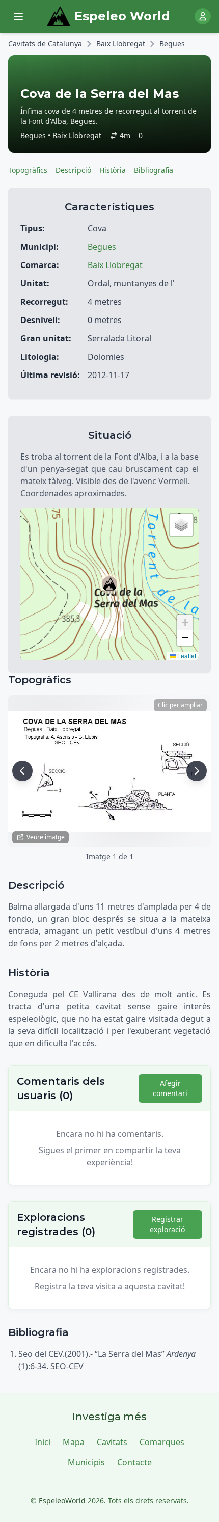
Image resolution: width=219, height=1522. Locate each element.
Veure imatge (45, 837)
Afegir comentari (170, 1088)
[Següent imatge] (196, 771)
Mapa (74, 1442)
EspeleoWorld (62, 1500)
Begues (172, 43)
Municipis (86, 1462)
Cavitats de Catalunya (45, 43)
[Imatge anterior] (22, 771)
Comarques (162, 1442)
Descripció (73, 170)
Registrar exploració (167, 1224)
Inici (42, 1442)
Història (112, 170)
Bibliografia (153, 170)
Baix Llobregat (120, 43)
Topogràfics (27, 170)
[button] (109, 584)
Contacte (134, 1462)
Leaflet (186, 655)
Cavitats (112, 1442)
